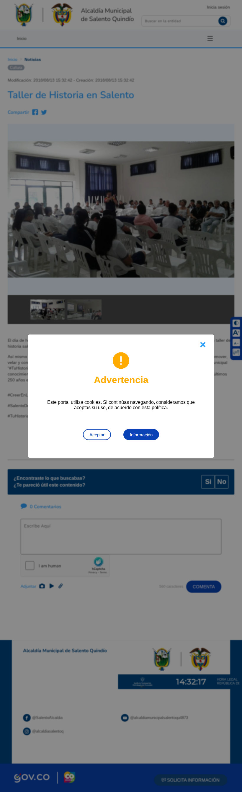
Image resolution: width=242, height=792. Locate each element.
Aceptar (96, 434)
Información (141, 434)
